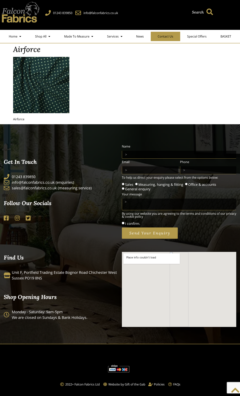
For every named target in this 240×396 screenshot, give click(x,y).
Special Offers (197, 36)
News (140, 36)
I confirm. (132, 223)
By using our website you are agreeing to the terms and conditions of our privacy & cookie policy (179, 215)
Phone (184, 162)
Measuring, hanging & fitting (160, 184)
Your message (132, 194)
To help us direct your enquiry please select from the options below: (170, 178)
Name (126, 146)
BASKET (225, 36)
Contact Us (165, 36)
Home (13, 36)
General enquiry (137, 189)
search (198, 12)
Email (126, 162)
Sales (129, 184)
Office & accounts (202, 184)
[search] (209, 11)
